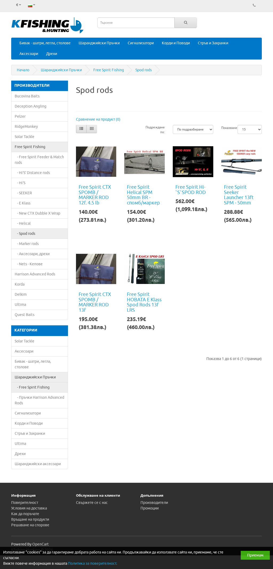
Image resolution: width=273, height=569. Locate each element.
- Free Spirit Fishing (32, 387)
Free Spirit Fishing (108, 70)
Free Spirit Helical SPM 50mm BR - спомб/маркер (143, 195)
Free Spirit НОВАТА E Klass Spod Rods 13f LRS (144, 302)
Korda (20, 284)
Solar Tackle (24, 137)
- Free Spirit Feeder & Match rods (39, 160)
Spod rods (143, 70)
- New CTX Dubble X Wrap (37, 213)
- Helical (23, 223)
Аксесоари (28, 54)
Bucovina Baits (27, 96)
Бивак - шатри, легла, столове (45, 43)
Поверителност (24, 502)
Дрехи (51, 54)
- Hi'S (20, 183)
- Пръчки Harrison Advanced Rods (39, 400)
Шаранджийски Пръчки (99, 43)
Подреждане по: (155, 129)
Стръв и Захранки (213, 43)
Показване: (225, 128)
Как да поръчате (25, 514)
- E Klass (22, 203)
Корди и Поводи (176, 43)
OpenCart (40, 544)
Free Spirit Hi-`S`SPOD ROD (190, 189)
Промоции (149, 508)
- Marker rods (27, 244)
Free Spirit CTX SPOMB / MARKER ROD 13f (95, 302)
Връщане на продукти (30, 519)
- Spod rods (25, 233)
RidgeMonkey (26, 126)
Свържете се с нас (92, 502)
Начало (23, 70)
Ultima (20, 304)
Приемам (255, 555)
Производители (154, 502)
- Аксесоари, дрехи (32, 254)
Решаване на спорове (30, 525)
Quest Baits (24, 315)
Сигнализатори (141, 43)
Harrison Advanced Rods (35, 274)
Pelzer (20, 116)
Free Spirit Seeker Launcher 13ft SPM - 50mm (239, 195)
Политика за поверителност (92, 563)
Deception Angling (30, 106)
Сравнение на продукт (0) (98, 119)
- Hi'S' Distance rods (32, 173)
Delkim (21, 294)
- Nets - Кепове (29, 264)
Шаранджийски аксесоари (38, 464)
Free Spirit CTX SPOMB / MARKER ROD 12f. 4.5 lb (95, 195)
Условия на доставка (29, 508)
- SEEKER (23, 193)
